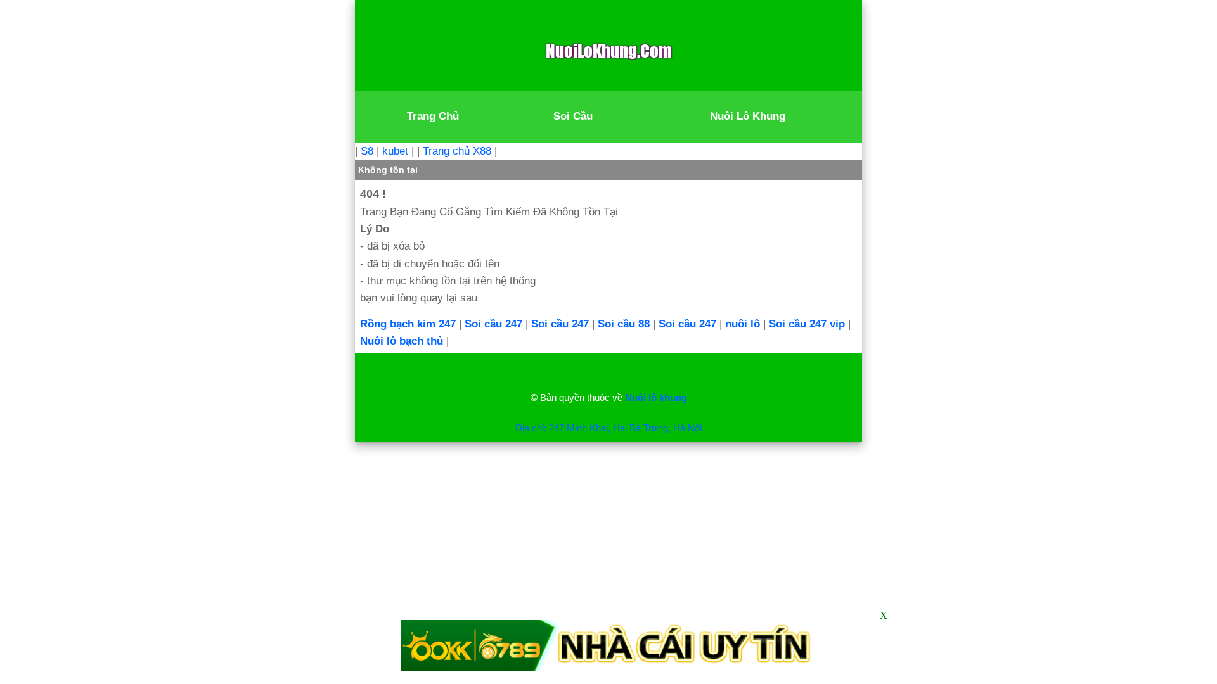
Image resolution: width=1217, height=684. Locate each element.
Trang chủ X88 (457, 151)
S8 (367, 151)
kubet (395, 151)
